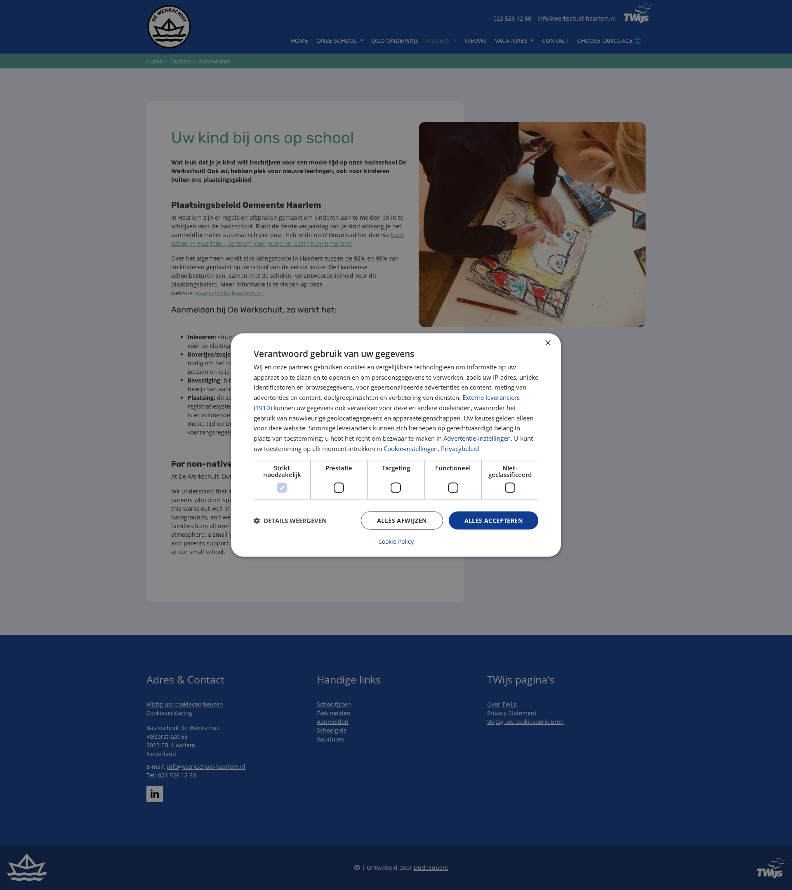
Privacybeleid (460, 448)
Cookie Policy (396, 541)
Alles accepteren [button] (493, 520)
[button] (290, 520)
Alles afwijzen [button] (402, 520)
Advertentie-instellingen (477, 438)
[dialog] (396, 445)
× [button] (547, 343)
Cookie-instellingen (411, 448)
